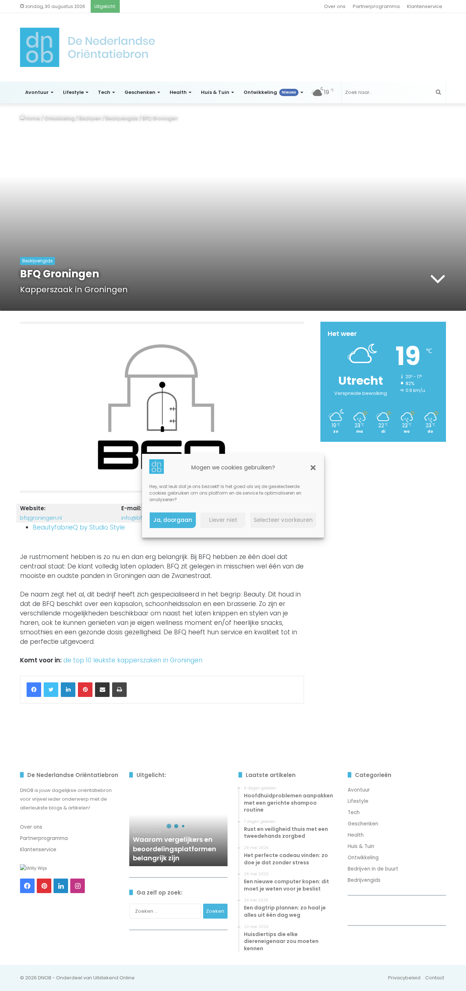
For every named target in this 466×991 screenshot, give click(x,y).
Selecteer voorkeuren (283, 520)
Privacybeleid (404, 977)
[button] (313, 467)
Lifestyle (73, 92)
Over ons (334, 6)
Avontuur (37, 92)
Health (178, 92)
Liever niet (223, 520)
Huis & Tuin (215, 92)
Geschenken (140, 92)
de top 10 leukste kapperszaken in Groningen (132, 660)
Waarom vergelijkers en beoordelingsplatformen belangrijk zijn (174, 848)
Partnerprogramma (376, 6)
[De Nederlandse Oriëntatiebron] (87, 47)
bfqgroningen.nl (41, 518)
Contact (434, 977)
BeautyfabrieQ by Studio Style (79, 527)
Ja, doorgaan (172, 520)
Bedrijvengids (122, 118)
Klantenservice (424, 6)
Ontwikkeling (270, 92)
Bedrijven (90, 118)
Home (32, 118)
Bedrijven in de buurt (373, 868)
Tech (104, 92)
